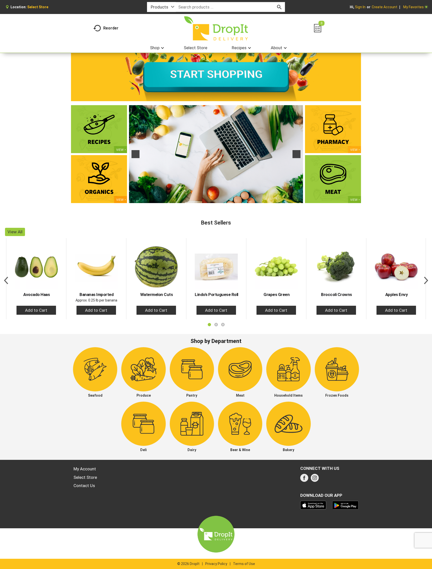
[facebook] (304, 479)
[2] (216, 199)
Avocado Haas (36, 294)
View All (15, 231)
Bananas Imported (97, 294)
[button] (136, 154)
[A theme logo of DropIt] (216, 28)
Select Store (85, 477)
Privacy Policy (216, 564)
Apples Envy (396, 294)
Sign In (360, 7)
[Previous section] (6, 278)
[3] (221, 199)
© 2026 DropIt (188, 564)
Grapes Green (277, 294)
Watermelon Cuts (156, 294)
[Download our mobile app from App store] (313, 504)
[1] (210, 199)
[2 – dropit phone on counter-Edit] (216, 154)
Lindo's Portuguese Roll (216, 294)
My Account (85, 468)
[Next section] (426, 278)
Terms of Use (244, 564)
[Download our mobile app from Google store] (345, 504)
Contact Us (84, 485)
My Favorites (413, 7)
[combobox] (161, 7)
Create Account (384, 7)
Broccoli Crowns (336, 294)
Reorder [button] (110, 28)
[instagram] (315, 479)
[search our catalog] (279, 7)
